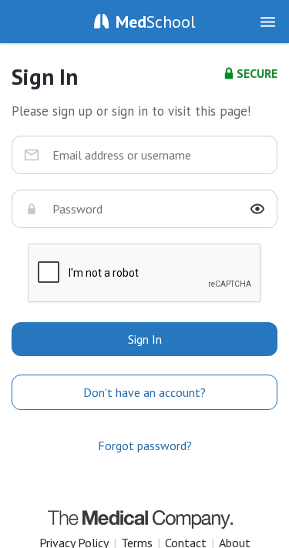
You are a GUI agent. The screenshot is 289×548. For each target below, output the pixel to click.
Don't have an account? (144, 392)
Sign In (145, 339)
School (156, 21)
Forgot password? (145, 445)
